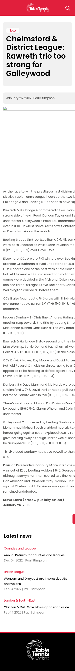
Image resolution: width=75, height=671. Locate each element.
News (13, 30)
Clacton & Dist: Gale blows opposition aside (36, 607)
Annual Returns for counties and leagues (34, 555)
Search (67, 8)
